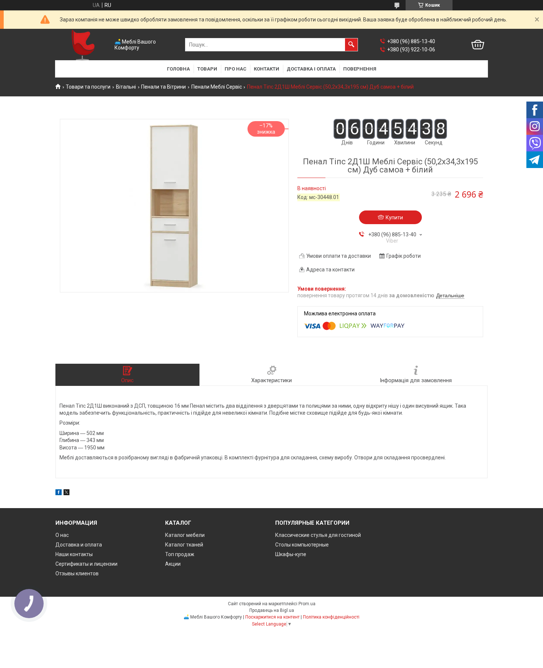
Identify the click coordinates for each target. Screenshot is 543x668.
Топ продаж (179, 554)
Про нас (235, 69)
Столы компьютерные (302, 545)
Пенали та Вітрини (163, 87)
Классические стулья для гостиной (318, 535)
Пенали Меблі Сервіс (216, 87)
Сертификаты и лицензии (86, 564)
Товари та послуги (88, 87)
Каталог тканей (184, 545)
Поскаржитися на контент (272, 617)
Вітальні (126, 87)
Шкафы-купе (290, 554)
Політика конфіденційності (331, 617)
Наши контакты (74, 554)
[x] (66, 493)
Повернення (359, 69)
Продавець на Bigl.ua (271, 610)
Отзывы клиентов (77, 573)
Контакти (266, 69)
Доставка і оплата (311, 69)
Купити (394, 217)
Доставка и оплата (78, 545)
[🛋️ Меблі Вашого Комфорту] (83, 45)
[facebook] (58, 493)
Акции (173, 564)
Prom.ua (306, 603)
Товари (207, 69)
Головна (178, 69)
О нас (62, 535)
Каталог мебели (185, 535)
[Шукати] (351, 44)
